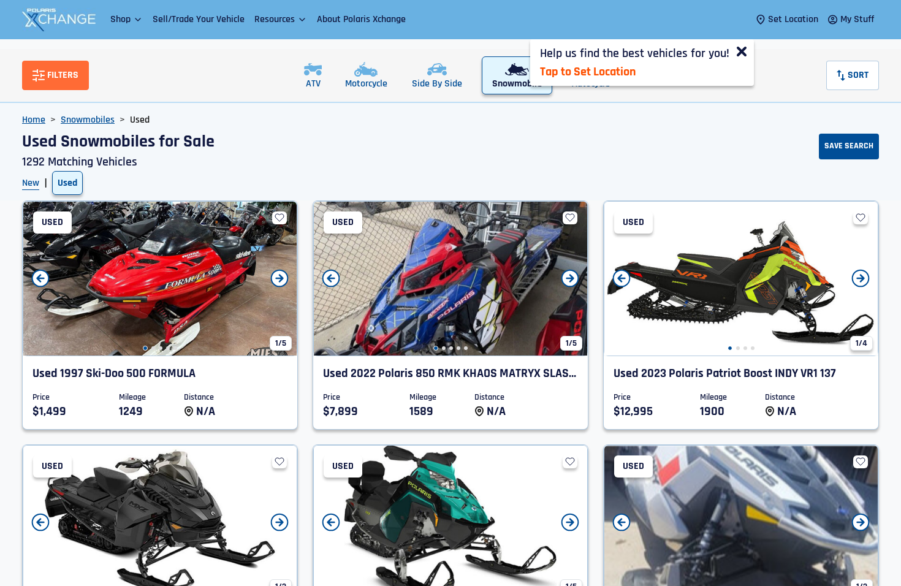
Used (67, 183)
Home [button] (33, 119)
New (30, 183)
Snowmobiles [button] (88, 119)
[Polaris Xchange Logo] (59, 19)
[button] (126, 19)
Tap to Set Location (588, 72)
